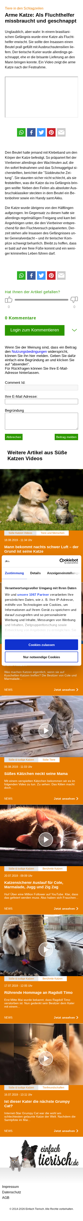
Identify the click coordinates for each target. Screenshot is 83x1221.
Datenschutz (11, 1192)
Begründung (14, 410)
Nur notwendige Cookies (41, 657)
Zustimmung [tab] (14, 573)
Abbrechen (13, 437)
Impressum (10, 1186)
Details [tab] (35, 573)
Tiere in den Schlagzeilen (24, 8)
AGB (5, 1197)
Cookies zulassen (42, 644)
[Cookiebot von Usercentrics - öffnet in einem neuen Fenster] (59, 561)
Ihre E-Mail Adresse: (21, 397)
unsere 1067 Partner (33, 594)
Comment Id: (15, 383)
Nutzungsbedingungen (29, 352)
